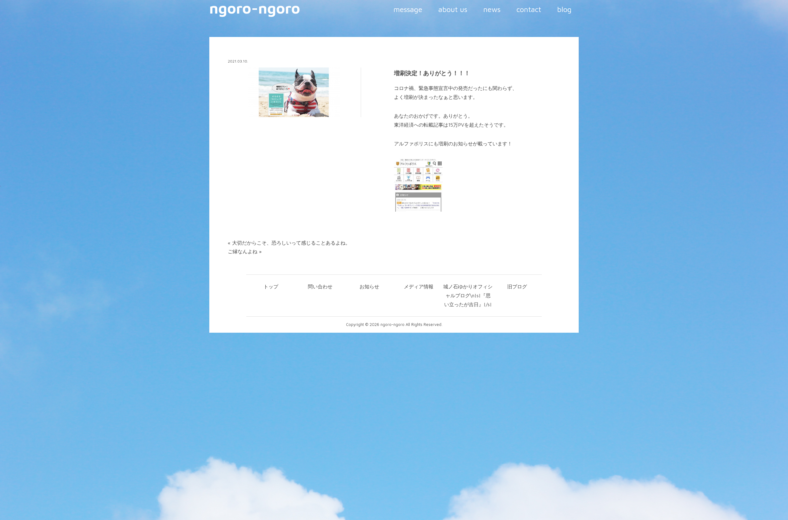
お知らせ (369, 286)
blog (564, 9)
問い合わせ (320, 286)
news (492, 9)
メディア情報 (418, 286)
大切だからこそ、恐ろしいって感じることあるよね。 (291, 243)
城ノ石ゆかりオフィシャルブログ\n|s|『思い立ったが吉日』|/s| (467, 295)
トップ (270, 286)
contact (529, 9)
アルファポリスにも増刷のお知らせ (433, 143)
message (407, 9)
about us (452, 9)
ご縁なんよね (242, 251)
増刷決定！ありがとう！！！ (432, 73)
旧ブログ (517, 286)
